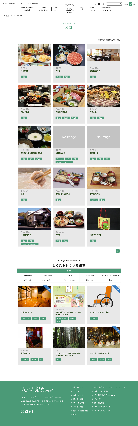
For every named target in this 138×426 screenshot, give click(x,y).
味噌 (58, 241)
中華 (68, 159)
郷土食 (74, 118)
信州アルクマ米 (95, 235)
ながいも (94, 200)
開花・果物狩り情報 (80, 411)
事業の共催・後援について (104, 391)
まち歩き (94, 318)
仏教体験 (25, 359)
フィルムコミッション (102, 411)
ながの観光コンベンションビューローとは (109, 387)
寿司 (31, 159)
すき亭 (58, 71)
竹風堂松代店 (95, 194)
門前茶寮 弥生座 (61, 112)
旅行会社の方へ (100, 403)
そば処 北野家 (26, 235)
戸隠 (58, 321)
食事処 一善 (94, 153)
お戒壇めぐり (26, 353)
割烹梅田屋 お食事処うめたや (31, 153)
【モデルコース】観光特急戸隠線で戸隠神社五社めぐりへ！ (68, 354)
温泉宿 (35, 318)
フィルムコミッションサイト (29, 4)
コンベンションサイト (8, 4)
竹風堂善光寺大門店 (63, 194)
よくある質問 (78, 407)
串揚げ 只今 (25, 71)
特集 (43, 318)
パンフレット (78, 387)
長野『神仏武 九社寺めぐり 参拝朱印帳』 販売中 (68, 313)
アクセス (76, 391)
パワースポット (61, 318)
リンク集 (97, 399)
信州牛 (59, 77)
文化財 (102, 359)
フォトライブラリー (80, 403)
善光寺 (66, 118)
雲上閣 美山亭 (95, 71)
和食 (24, 77)
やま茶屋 (93, 112)
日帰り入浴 (26, 318)
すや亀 (58, 235)
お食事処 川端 (61, 153)
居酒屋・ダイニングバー (64, 162)
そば (93, 159)
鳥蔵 (22, 194)
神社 (58, 359)
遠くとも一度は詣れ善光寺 (99, 353)
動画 (75, 415)
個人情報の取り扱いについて (104, 395)
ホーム (7, 16)
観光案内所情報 (79, 399)
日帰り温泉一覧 (26, 312)
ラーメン (59, 159)
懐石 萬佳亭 (25, 112)
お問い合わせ (78, 395)
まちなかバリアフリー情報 (99, 312)
